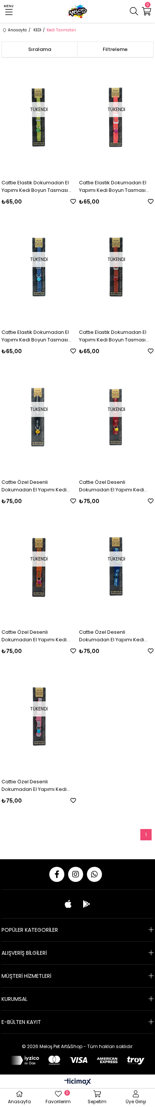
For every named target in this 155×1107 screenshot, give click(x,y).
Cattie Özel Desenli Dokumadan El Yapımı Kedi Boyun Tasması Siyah (34, 486)
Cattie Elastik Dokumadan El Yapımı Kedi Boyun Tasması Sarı (35, 186)
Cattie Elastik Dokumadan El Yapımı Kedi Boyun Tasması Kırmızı (112, 336)
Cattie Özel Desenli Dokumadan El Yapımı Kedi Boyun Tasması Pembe (34, 785)
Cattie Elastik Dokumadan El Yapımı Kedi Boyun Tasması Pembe (112, 186)
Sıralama (39, 49)
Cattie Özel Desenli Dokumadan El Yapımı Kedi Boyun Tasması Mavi (111, 636)
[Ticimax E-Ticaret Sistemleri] (77, 1082)
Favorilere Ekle (73, 201)
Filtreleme (115, 49)
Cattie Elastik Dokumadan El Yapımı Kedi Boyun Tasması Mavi (35, 336)
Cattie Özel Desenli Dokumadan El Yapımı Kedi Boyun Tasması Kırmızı (111, 486)
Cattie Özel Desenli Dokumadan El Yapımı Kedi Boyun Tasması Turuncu (34, 636)
